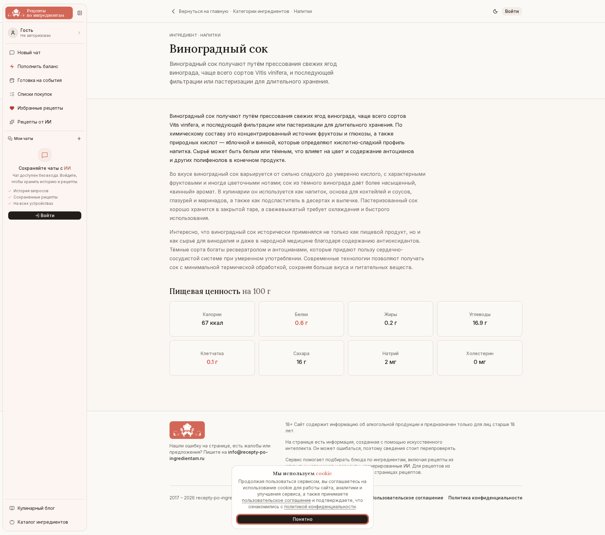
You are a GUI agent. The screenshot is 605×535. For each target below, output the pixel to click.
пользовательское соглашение (276, 500)
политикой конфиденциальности (320, 506)
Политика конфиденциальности (485, 497)
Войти (512, 11)
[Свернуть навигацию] (79, 13)
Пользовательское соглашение (407, 497)
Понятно (303, 519)
